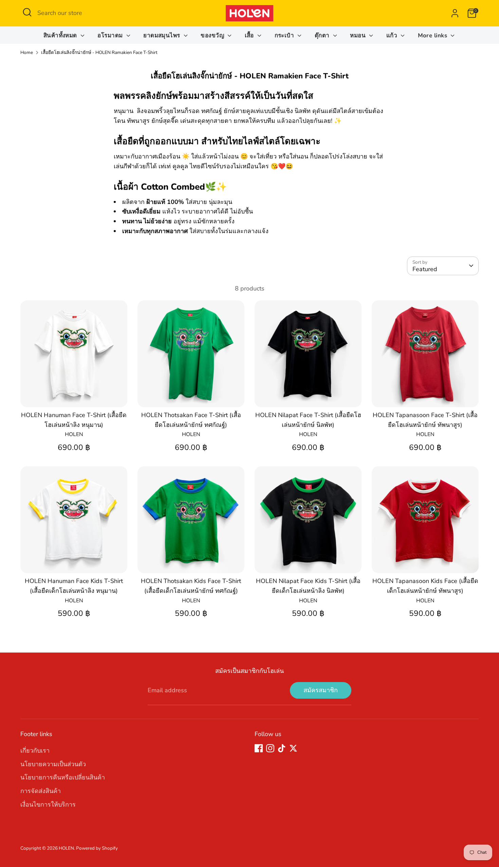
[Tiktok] (282, 748)
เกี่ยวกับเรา (35, 751)
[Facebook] (259, 748)
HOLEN (66, 848)
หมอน (358, 35)
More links (433, 35)
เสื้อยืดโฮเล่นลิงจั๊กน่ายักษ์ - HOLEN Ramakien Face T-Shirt (99, 52)
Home (26, 52)
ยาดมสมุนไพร (162, 35)
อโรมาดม (111, 35)
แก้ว (392, 35)
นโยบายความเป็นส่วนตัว (53, 764)
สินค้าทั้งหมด (61, 35)
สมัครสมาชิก (320, 690)
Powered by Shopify (97, 848)
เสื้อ (250, 35)
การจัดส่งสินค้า (40, 791)
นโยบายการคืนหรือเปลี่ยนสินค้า (62, 777)
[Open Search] (27, 12)
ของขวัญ (213, 35)
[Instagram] (270, 748)
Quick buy (74, 395)
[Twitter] (293, 748)
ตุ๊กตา (323, 35)
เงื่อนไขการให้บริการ (48, 804)
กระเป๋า (285, 35)
